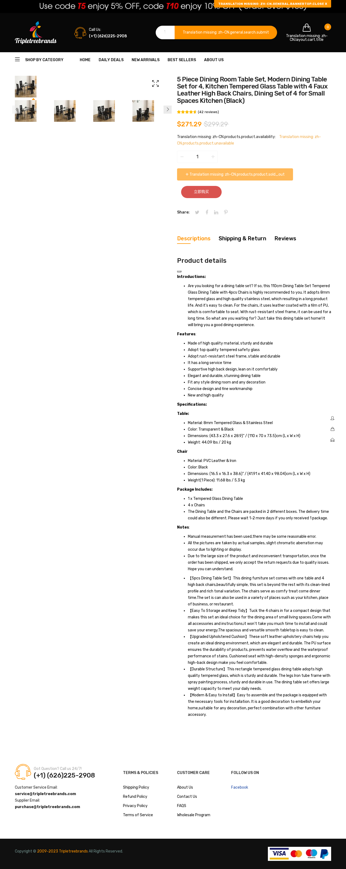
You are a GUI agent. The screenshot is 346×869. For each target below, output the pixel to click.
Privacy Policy (135, 806)
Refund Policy (135, 796)
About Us (185, 787)
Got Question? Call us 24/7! (58, 768)
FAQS (181, 806)
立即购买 (201, 191)
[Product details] (179, 271)
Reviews (285, 238)
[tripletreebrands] (36, 32)
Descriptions (194, 238)
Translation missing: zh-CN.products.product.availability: (226, 137)
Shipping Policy (136, 787)
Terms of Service (138, 815)
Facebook (239, 787)
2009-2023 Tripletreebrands (62, 851)
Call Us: (95, 29)
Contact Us (187, 796)
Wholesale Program (193, 815)
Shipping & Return (242, 238)
